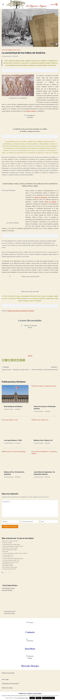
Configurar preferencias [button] (48, 698)
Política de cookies (7, 688)
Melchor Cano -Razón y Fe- (43, 440)
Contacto (30, 632)
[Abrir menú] (3, 4)
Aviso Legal (5, 679)
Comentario (6, 501)
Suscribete (30, 648)
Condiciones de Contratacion (10, 683)
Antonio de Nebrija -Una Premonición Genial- (45, 368)
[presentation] (15, 394)
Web (42, 521)
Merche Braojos (7, 56)
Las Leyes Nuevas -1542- (13, 440)
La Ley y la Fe (16, 49)
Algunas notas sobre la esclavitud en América (20, 310)
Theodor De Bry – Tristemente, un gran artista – (15, 369)
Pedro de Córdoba (50, 202)
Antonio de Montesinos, (41, 197)
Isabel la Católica (31, 111)
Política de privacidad (8, 673)
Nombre (5, 521)
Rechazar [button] (38, 698)
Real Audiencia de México (13, 406)
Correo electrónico (28, 521)
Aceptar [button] (32, 698)
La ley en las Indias (7, 49)
